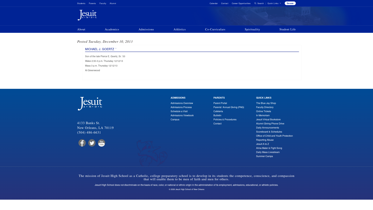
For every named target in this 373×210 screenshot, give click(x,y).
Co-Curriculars (215, 29)
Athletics (180, 29)
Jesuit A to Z (262, 144)
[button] (274, 3)
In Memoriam (263, 115)
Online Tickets (263, 111)
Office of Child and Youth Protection (274, 135)
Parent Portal (220, 103)
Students (81, 3)
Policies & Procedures (224, 119)
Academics (112, 29)
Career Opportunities (241, 3)
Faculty (103, 3)
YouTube (101, 143)
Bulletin (217, 115)
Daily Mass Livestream (268, 152)
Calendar (214, 3)
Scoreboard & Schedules (269, 131)
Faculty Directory (264, 107)
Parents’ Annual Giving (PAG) (228, 107)
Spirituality (252, 29)
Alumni (113, 3)
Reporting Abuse (265, 139)
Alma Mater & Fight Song (269, 148)
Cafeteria (218, 111)
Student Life (287, 29)
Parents (92, 3)
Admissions (146, 29)
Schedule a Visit (179, 111)
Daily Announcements (267, 127)
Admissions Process (181, 107)
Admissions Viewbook (182, 115)
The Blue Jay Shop (266, 103)
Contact (224, 3)
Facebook (82, 143)
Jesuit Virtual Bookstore (268, 119)
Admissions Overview (182, 103)
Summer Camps (264, 156)
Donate (290, 3)
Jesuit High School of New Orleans (97, 15)
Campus (175, 119)
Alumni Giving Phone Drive (270, 123)
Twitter (92, 143)
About (81, 29)
